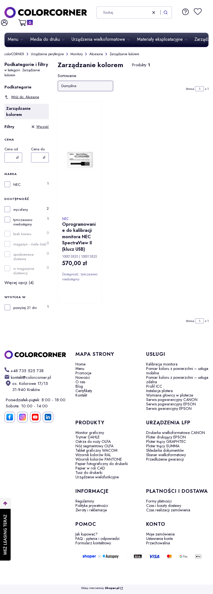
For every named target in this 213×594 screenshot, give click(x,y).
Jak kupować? (86, 534)
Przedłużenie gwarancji (165, 459)
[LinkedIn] (48, 417)
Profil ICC (154, 386)
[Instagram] (22, 417)
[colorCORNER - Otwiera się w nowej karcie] (35, 355)
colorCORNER (14, 54)
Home (80, 364)
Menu (79, 368)
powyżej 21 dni (25, 308)
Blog (79, 386)
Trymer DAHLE (87, 437)
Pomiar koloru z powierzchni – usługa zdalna (177, 380)
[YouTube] (35, 417)
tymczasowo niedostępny (22, 222)
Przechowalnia (158, 543)
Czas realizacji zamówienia (168, 510)
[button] (166, 12)
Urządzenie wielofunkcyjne (97, 477)
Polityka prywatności (91, 505)
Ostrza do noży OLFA (93, 441)
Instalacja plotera (159, 391)
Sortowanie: (67, 75)
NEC (17, 184)
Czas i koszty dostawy (163, 505)
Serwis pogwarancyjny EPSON (171, 404)
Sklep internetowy (100, 588)
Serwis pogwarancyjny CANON (171, 399)
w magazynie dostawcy (23, 270)
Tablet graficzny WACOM (96, 450)
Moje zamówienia (160, 534)
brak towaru (22, 234)
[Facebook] (9, 417)
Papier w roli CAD (90, 468)
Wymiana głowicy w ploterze (169, 395)
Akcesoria (96, 54)
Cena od (11, 149)
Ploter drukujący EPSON (166, 437)
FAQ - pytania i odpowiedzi (97, 538)
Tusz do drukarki (88, 472)
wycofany (20, 209)
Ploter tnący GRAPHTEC (166, 441)
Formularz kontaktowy (93, 543)
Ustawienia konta (159, 538)
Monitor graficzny (89, 432)
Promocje (83, 373)
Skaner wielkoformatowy (166, 455)
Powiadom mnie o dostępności (98, 308)
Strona (190, 89)
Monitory (76, 54)
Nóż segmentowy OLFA (94, 446)
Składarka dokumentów (165, 450)
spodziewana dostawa (23, 256)
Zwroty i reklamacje (91, 510)
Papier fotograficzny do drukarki (101, 463)
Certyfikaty (83, 391)
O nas (80, 382)
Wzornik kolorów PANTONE (98, 459)
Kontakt (81, 395)
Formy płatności (159, 501)
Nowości (82, 377)
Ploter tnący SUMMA (162, 446)
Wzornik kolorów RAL (93, 455)
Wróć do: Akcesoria (25, 97)
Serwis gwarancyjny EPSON (169, 408)
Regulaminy (84, 501)
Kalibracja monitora (162, 364)
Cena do (38, 149)
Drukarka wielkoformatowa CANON (175, 432)
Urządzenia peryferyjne (47, 54)
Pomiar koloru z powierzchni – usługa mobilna (177, 371)
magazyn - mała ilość (29, 244)
